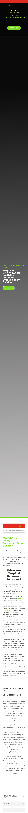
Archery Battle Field (8, 610)
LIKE (8, 663)
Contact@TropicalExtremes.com (14, 17)
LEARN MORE (8, 288)
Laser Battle (21, 598)
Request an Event (14, 27)
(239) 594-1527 (14, 12)
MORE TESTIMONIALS (14, 781)
